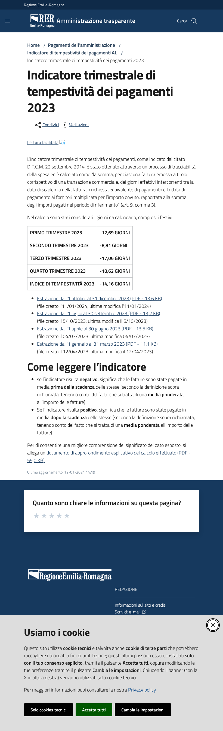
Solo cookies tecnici (48, 710)
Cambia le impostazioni (143, 710)
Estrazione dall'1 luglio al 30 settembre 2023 (98, 313)
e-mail (135, 612)
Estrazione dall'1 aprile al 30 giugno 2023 (95, 328)
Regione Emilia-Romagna (44, 5)
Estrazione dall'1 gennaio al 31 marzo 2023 (97, 344)
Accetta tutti (94, 710)
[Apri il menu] (7, 21)
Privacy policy (142, 689)
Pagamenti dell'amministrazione (81, 45)
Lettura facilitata (42, 142)
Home (33, 45)
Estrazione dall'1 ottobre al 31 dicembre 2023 (99, 298)
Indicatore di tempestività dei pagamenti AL (72, 52)
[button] (194, 21)
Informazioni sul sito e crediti (140, 605)
